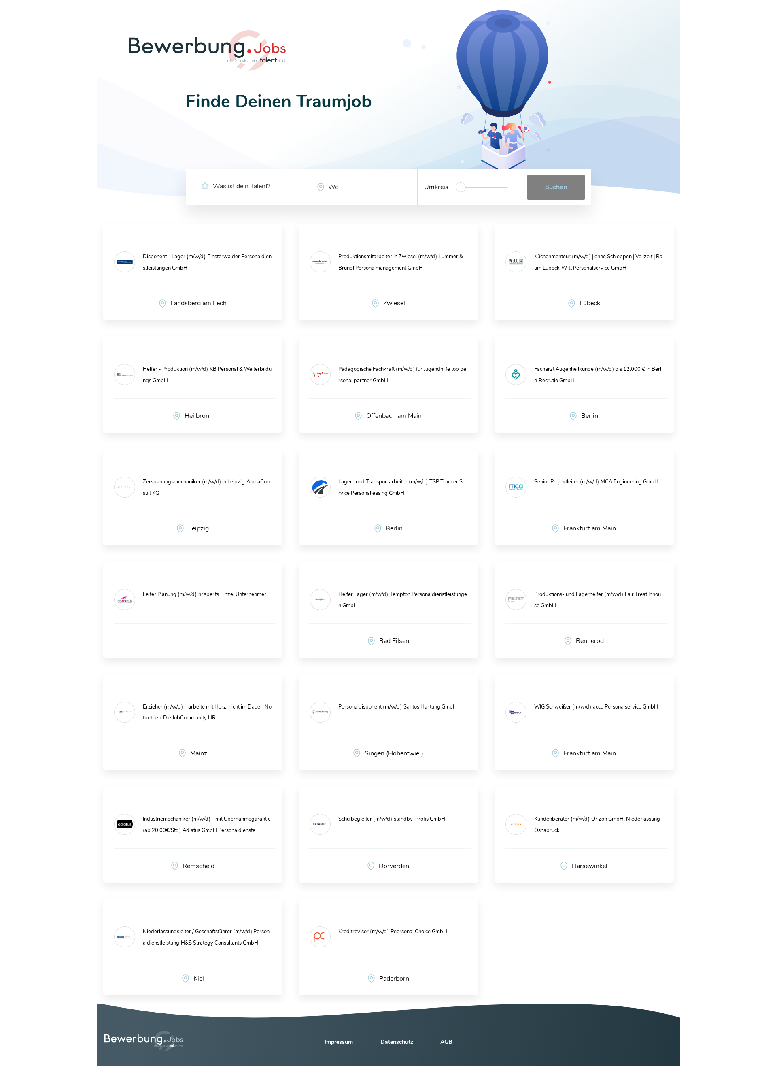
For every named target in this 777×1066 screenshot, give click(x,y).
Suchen (556, 187)
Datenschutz (396, 1042)
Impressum (339, 1042)
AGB (446, 1042)
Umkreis (436, 187)
